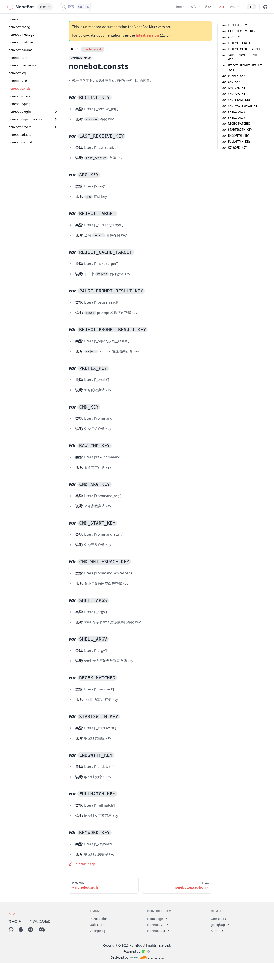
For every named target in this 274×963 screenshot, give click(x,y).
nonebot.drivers (20, 127)
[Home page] (71, 49)
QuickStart (97, 925)
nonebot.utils (18, 81)
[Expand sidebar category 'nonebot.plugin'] (55, 111)
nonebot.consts (20, 88)
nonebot (15, 19)
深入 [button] (193, 7)
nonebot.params (20, 50)
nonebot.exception (22, 96)
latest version (147, 35)
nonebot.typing (20, 104)
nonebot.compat (20, 142)
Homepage (155, 919)
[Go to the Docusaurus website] (143, 951)
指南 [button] (179, 7)
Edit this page (85, 864)
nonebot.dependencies (25, 119)
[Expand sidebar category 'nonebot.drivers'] (55, 127)
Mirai (214, 931)
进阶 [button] (208, 7)
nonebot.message (21, 34)
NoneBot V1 (155, 925)
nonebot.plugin (20, 111)
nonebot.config (19, 27)
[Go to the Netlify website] (134, 957)
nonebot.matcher (21, 42)
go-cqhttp (218, 925)
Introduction (99, 919)
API (221, 7)
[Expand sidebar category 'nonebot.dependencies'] (55, 119)
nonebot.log (17, 73)
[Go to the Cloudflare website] (152, 957)
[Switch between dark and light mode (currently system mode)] (251, 6)
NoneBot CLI (156, 931)
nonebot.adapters (21, 135)
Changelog (97, 931)
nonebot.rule (18, 58)
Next (43, 7)
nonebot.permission (23, 65)
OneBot (216, 919)
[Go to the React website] (148, 951)
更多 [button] (232, 7)
